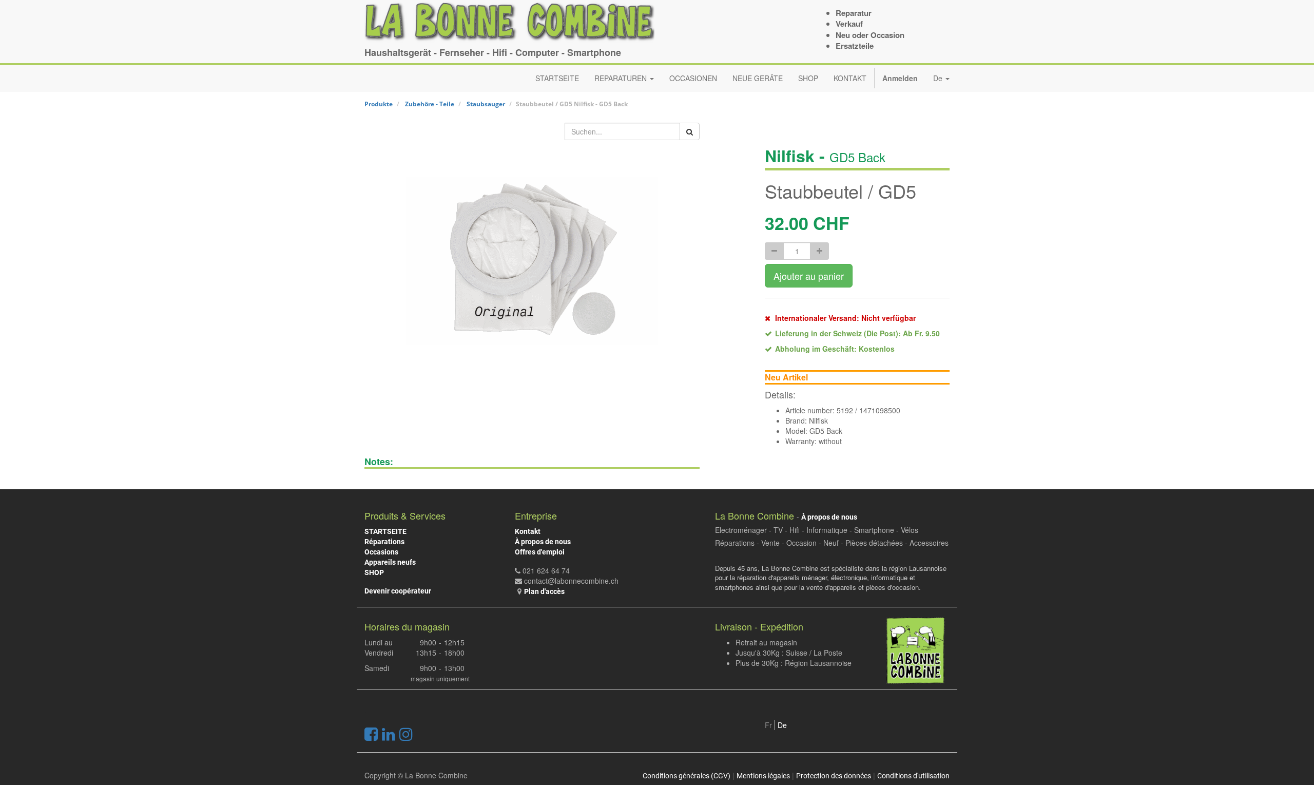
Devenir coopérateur (397, 591)
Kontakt (527, 531)
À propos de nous (543, 542)
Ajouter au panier (809, 275)
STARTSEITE (385, 531)
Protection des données (833, 776)
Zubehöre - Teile (429, 104)
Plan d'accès (544, 591)
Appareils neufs (390, 562)
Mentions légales (763, 776)
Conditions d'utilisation (913, 776)
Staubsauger (486, 104)
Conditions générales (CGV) (686, 776)
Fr (768, 725)
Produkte (378, 104)
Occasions (381, 552)
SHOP (374, 572)
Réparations (384, 542)
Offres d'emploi (540, 552)
